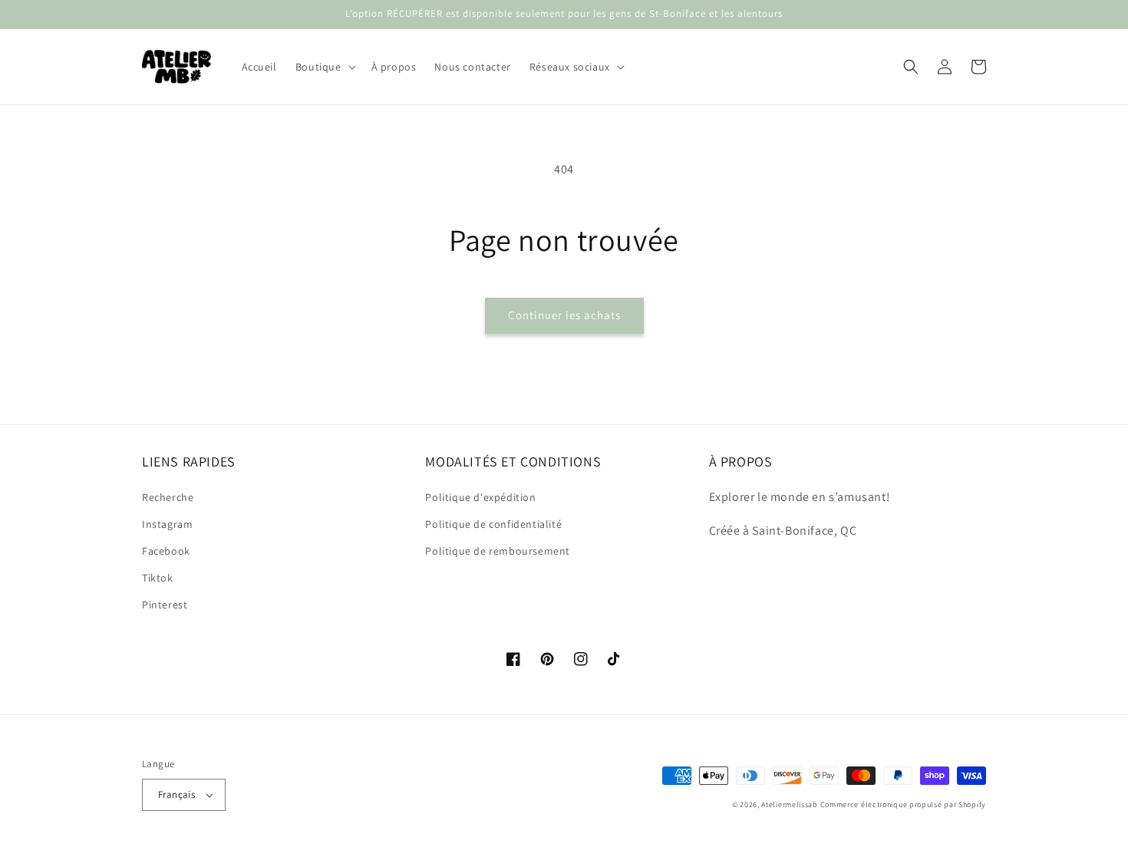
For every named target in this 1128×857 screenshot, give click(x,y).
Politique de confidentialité (493, 524)
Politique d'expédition (480, 497)
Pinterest (164, 604)
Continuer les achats (564, 315)
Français (176, 794)
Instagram (167, 524)
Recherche (167, 497)
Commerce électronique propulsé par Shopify (903, 804)
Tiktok (157, 578)
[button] (324, 67)
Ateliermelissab (789, 804)
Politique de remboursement (497, 551)
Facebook (166, 551)
